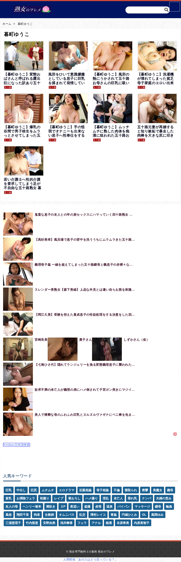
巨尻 (34, 490)
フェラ (82, 523)
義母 (170, 490)
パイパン (123, 506)
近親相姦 (85, 490)
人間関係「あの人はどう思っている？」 (90, 559)
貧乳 (9, 498)
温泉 (109, 506)
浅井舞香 (66, 523)
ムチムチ (48, 490)
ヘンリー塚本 (32, 506)
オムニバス (66, 514)
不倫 (117, 490)
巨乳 (9, 490)
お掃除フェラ (26, 498)
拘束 (37, 514)
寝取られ (131, 490)
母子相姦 (102, 490)
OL (144, 514)
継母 (158, 506)
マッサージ (142, 506)
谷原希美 (123, 523)
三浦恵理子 (13, 523)
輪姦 (169, 506)
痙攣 (145, 490)
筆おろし (74, 498)
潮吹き (50, 506)
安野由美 (49, 523)
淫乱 (106, 498)
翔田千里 (23, 514)
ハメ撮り (91, 498)
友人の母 (12, 506)
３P (62, 506)
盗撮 (87, 506)
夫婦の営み (164, 498)
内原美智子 (141, 523)
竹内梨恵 (32, 523)
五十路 (7, 87)
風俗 (9, 514)
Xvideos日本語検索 (16, 444)
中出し (21, 490)
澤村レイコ (98, 514)
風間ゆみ (157, 514)
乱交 (82, 514)
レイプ (58, 498)
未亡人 (118, 498)
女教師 (49, 514)
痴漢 (109, 523)
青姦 (114, 514)
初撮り (44, 498)
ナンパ (146, 498)
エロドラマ (66, 490)
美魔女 (157, 490)
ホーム (6, 23)
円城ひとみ (129, 514)
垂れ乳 (132, 498)
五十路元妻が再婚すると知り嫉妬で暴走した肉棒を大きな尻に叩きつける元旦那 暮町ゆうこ (156, 135)
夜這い (74, 506)
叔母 (98, 506)
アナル (96, 523)
